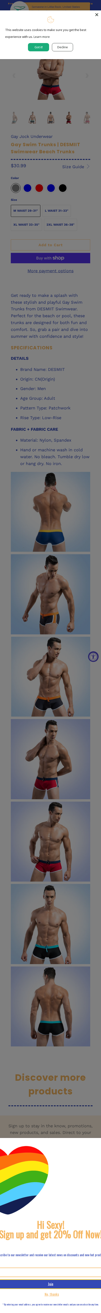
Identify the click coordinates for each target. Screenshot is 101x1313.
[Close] (96, 14)
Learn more (42, 37)
